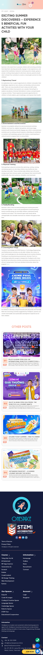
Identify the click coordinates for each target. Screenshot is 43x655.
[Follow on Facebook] (16, 537)
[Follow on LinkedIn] (23, 537)
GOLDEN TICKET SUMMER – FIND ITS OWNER (24, 437)
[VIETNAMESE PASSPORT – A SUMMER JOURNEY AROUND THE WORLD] (21, 459)
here (8, 264)
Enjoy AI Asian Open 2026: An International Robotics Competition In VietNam (24, 361)
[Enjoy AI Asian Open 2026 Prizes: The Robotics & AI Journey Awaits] (21, 386)
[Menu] (3, 4)
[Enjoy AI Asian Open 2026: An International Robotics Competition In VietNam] (21, 344)
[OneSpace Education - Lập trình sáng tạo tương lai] (21, 4)
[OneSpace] (26, 537)
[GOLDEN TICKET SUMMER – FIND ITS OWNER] (21, 424)
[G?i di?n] (37, 640)
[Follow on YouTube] (19, 537)
